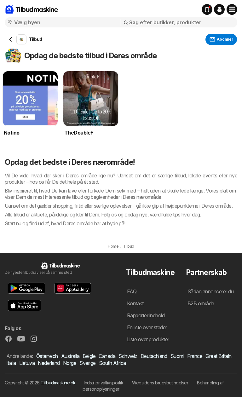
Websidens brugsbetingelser (160, 382)
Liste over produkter (148, 339)
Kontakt (135, 303)
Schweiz (127, 356)
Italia (11, 363)
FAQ (131, 291)
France (194, 356)
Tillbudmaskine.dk (58, 382)
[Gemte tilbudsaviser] (207, 9)
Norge (69, 363)
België (89, 356)
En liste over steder (147, 327)
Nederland (49, 363)
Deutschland (154, 356)
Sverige (87, 363)
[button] (219, 9)
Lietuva (27, 363)
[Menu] (232, 9)
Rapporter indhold (145, 315)
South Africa (112, 363)
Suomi (177, 356)
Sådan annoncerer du (210, 291)
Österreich (47, 356)
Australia (70, 356)
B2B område (200, 303)
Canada (107, 356)
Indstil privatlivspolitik (103, 382)
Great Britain (218, 356)
